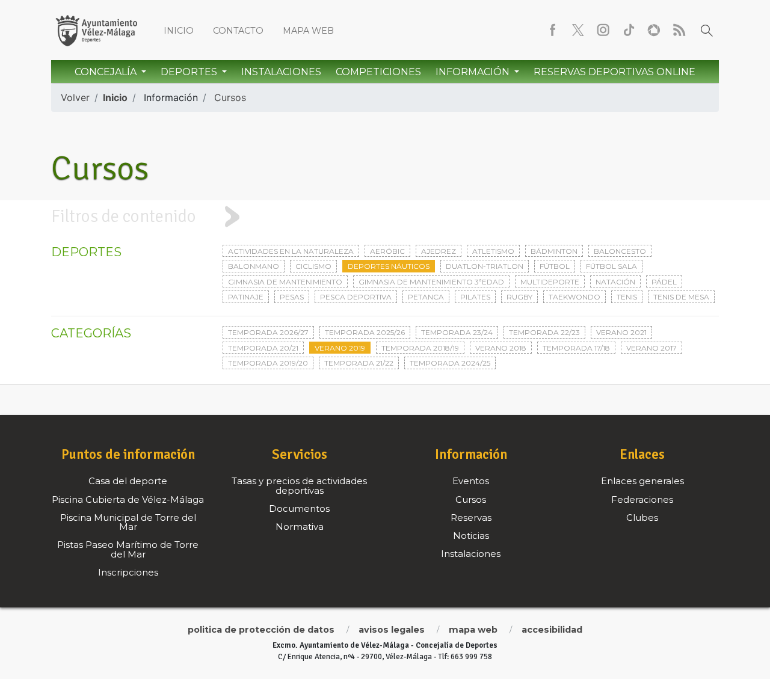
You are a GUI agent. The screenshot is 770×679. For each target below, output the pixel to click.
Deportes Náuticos (389, 266)
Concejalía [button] (107, 72)
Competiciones (378, 72)
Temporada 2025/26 (365, 332)
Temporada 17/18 (576, 347)
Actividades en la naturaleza (291, 251)
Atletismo (493, 251)
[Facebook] (553, 30)
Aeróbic (387, 251)
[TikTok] (629, 30)
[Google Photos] (654, 30)
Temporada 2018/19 (420, 347)
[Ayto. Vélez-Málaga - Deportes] (96, 30)
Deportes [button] (190, 72)
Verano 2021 (621, 332)
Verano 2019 (340, 347)
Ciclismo (313, 266)
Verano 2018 (500, 347)
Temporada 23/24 (457, 332)
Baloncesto (620, 251)
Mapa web (308, 30)
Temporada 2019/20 (268, 362)
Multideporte (549, 281)
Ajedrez (438, 251)
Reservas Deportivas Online (614, 72)
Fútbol (555, 266)
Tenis (627, 296)
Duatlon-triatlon (484, 266)
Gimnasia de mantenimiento (285, 281)
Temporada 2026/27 (268, 332)
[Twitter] (578, 30)
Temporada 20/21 (263, 347)
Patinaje (245, 296)
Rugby (519, 296)
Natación (615, 281)
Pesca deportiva (356, 296)
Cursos (230, 97)
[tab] (385, 216)
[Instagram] (603, 30)
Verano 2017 (651, 347)
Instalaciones (281, 72)
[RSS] (679, 30)
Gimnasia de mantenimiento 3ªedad (431, 281)
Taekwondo (574, 296)
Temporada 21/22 (358, 362)
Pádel (664, 281)
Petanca (426, 296)
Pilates (475, 296)
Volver (75, 97)
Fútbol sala (611, 266)
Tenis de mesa (681, 296)
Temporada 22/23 (544, 332)
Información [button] (474, 72)
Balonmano (253, 266)
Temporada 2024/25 (450, 362)
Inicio (179, 30)
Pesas (292, 296)
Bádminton (554, 251)
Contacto (238, 30)
